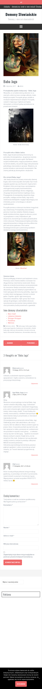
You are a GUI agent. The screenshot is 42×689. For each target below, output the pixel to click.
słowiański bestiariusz (14, 332)
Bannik (9, 343)
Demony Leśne (10, 326)
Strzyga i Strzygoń (14, 318)
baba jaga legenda (9, 328)
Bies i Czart (12, 314)
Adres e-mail (8, 536)
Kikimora (11, 323)
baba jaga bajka (31, 326)
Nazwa (6, 527)
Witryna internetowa (10, 544)
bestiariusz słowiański (23, 328)
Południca (11, 321)
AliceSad (23, 268)
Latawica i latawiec (14, 316)
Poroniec (32, 343)
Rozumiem (21, 684)
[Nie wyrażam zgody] (39, 678)
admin (21, 86)
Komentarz (8, 505)
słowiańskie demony (29, 332)
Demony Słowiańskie (21, 14)
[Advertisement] (18, 632)
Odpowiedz (34, 383)
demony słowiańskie (17, 330)
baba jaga (21, 326)
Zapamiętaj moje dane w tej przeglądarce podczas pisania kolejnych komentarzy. (18, 556)
